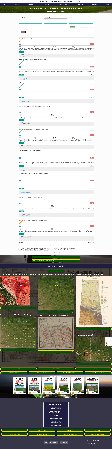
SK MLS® (94, 440)
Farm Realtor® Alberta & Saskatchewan (25, 78)
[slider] (18, 19)
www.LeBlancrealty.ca (93, 444)
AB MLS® (89, 440)
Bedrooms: (72, 17)
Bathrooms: (22, 22)
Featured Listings (31, 4)
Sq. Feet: (72, 22)
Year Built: (47, 22)
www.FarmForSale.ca (56, 422)
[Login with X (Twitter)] (25, 32)
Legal (98, 440)
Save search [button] (72, 26)
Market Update (80, 4)
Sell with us (17, 4)
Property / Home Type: (47, 17)
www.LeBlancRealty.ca (56, 425)
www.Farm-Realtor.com (56, 424)
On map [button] (83, 26)
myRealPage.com (57, 252)
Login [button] (31, 31)
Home (4, 4)
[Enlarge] (72, 318)
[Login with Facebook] (22, 32)
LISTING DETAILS (21, 52)
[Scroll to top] (110, 447)
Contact (107, 4)
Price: (22, 17)
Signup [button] (29, 31)
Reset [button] (87, 26)
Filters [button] (91, 26)
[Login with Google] (24, 32)
